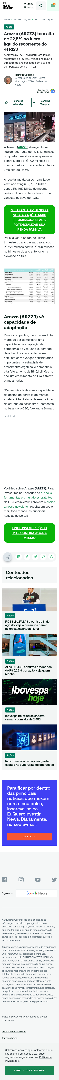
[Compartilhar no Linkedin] (18, 557)
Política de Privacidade (14, 1031)
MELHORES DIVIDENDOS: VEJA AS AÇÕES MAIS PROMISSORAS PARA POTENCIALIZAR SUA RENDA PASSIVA (30, 219)
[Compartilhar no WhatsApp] (51, 557)
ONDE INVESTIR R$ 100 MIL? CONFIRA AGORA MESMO (29, 533)
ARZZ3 (22, 147)
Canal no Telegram (45, 102)
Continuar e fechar (29, 1070)
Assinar (29, 836)
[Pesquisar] (41, 5)
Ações (27, 19)
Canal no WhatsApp (18, 102)
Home (7, 19)
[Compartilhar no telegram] (35, 557)
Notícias (17, 19)
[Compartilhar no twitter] (43, 557)
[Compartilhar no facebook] (27, 557)
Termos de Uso (9, 1038)
